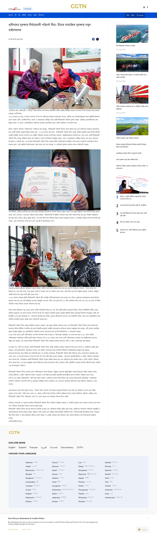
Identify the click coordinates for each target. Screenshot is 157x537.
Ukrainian (113, 490)
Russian (85, 501)
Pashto (83, 493)
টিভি (128, 15)
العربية (44, 447)
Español (22, 447)
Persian (84, 482)
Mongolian (86, 470)
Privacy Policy (13, 529)
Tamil (109, 478)
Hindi (56, 482)
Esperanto (34, 497)
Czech (31, 490)
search (141, 15)
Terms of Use (26, 529)
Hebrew (58, 478)
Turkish (111, 486)
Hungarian (59, 486)
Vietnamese (114, 497)
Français (34, 447)
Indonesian (62, 490)
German (58, 466)
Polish (83, 486)
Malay (86, 466)
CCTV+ (80, 447)
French (58, 462)
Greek (58, 470)
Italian (57, 493)
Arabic (31, 466)
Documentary (67, 447)
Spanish (111, 470)
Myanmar (87, 474)
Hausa (57, 474)
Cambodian (32, 482)
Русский (53, 447)
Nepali (83, 478)
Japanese (59, 497)
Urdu (109, 493)
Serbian (111, 462)
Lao (82, 462)
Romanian (85, 497)
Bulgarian (34, 478)
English (12, 447)
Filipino (32, 501)
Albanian (32, 462)
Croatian (32, 486)
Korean (58, 501)
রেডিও (132, 15)
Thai (108, 482)
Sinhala (110, 466)
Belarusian (34, 470)
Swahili (111, 474)
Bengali (31, 474)
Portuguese (87, 490)
